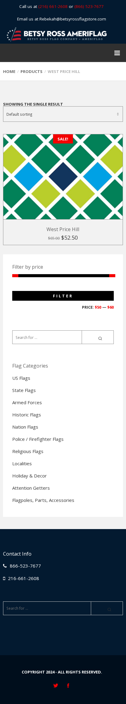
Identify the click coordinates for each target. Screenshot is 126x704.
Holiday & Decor (29, 476)
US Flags (21, 378)
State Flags (24, 390)
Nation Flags (25, 427)
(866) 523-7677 (89, 6)
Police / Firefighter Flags (38, 439)
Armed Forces (27, 402)
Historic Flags (26, 415)
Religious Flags (27, 451)
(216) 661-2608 (53, 6)
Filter (63, 296)
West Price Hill (62, 229)
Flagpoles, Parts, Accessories (43, 500)
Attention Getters (31, 488)
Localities (22, 463)
